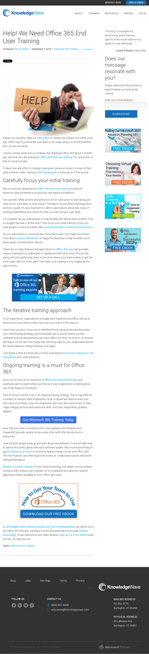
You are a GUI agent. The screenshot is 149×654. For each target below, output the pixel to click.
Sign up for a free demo (73, 534)
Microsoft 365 (62, 49)
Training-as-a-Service (21, 451)
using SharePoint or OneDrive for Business (68, 227)
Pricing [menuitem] (128, 13)
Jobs (28, 580)
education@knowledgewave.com (70, 609)
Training (74, 49)
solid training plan (47, 172)
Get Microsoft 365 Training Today (48, 420)
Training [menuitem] (94, 13)
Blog (13, 580)
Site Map (45, 580)
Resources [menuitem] (112, 13)
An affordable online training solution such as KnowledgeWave (39, 526)
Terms (63, 580)
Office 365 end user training (56, 157)
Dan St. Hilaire (21, 49)
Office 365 (43, 137)
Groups (20, 238)
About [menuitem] (79, 13)
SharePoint (32, 238)
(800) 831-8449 (113, 2)
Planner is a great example (18, 466)
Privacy (80, 580)
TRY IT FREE (136, 2)
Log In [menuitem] (142, 13)
